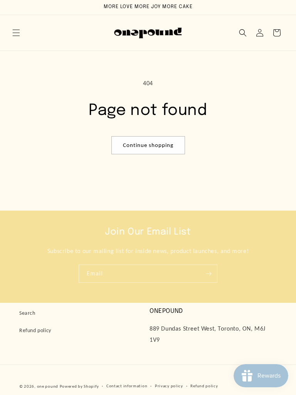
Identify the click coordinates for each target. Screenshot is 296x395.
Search (27, 313)
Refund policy (35, 330)
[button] (16, 32)
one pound (47, 386)
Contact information (126, 385)
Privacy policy (169, 385)
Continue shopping (148, 145)
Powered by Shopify (79, 386)
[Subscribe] (208, 274)
